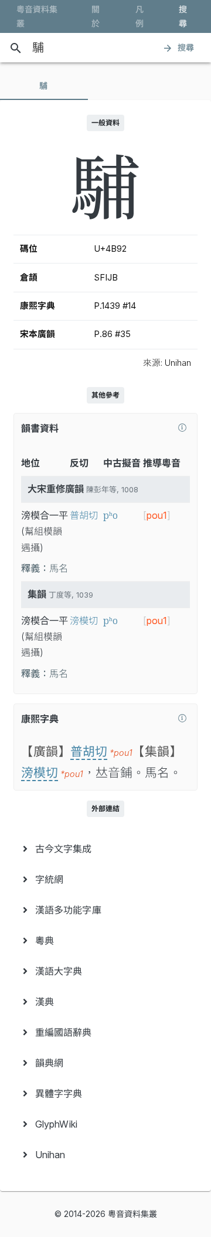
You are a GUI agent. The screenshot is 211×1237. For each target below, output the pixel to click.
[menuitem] (105, 849)
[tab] (44, 86)
